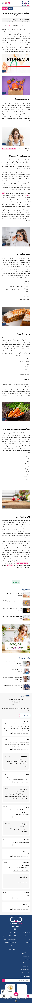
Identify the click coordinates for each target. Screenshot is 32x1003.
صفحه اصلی (26, 19)
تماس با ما (28, 942)
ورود (11, 3)
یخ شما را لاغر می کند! (17, 669)
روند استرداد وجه (26, 966)
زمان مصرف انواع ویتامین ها (9, 148)
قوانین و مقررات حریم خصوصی (9, 936)
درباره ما (28, 946)
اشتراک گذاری (15, 25)
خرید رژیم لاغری (16, 582)
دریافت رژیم (4, 8)
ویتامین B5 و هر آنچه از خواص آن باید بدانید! (12, 593)
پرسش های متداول (26, 973)
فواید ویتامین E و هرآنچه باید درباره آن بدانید (12, 616)
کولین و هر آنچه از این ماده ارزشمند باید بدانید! (12, 609)
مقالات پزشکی (13, 19)
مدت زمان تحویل (26, 963)
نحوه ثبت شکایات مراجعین (10, 939)
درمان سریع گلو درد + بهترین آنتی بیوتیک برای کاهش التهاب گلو (12, 678)
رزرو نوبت (10, 8)
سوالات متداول (27, 936)
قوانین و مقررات (12, 949)
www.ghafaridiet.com (8, 998)
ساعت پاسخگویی (26, 956)
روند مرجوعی (27, 959)
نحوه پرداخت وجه (11, 946)
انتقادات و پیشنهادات (25, 969)
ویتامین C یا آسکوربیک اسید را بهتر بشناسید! (12, 601)
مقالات (20, 19)
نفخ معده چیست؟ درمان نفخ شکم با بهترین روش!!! (12, 686)
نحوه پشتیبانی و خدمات (10, 942)
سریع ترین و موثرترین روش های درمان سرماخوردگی (14, 662)
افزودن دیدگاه (25, 715)
